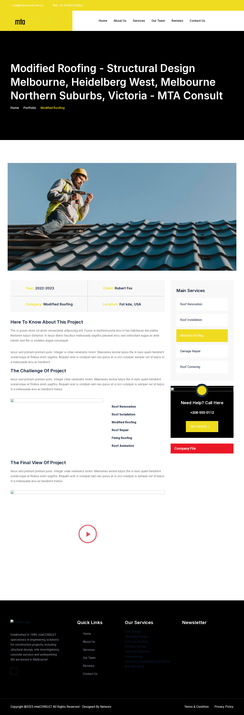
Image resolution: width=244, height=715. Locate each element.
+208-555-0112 (202, 413)
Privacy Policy (224, 707)
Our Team (158, 21)
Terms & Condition (196, 707)
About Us (120, 21)
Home (103, 21)
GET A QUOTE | (200, 426)
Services (139, 21)
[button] (87, 533)
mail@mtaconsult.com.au (27, 5)
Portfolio (29, 108)
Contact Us (197, 21)
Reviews (177, 21)
